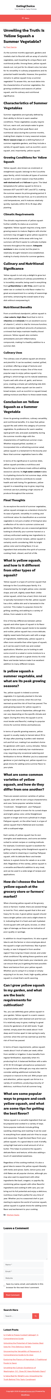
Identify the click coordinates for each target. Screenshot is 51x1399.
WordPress (25, 1394)
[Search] (35, 1316)
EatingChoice (25, 6)
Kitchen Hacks (13, 1214)
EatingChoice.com (28, 1391)
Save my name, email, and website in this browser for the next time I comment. (24, 1285)
